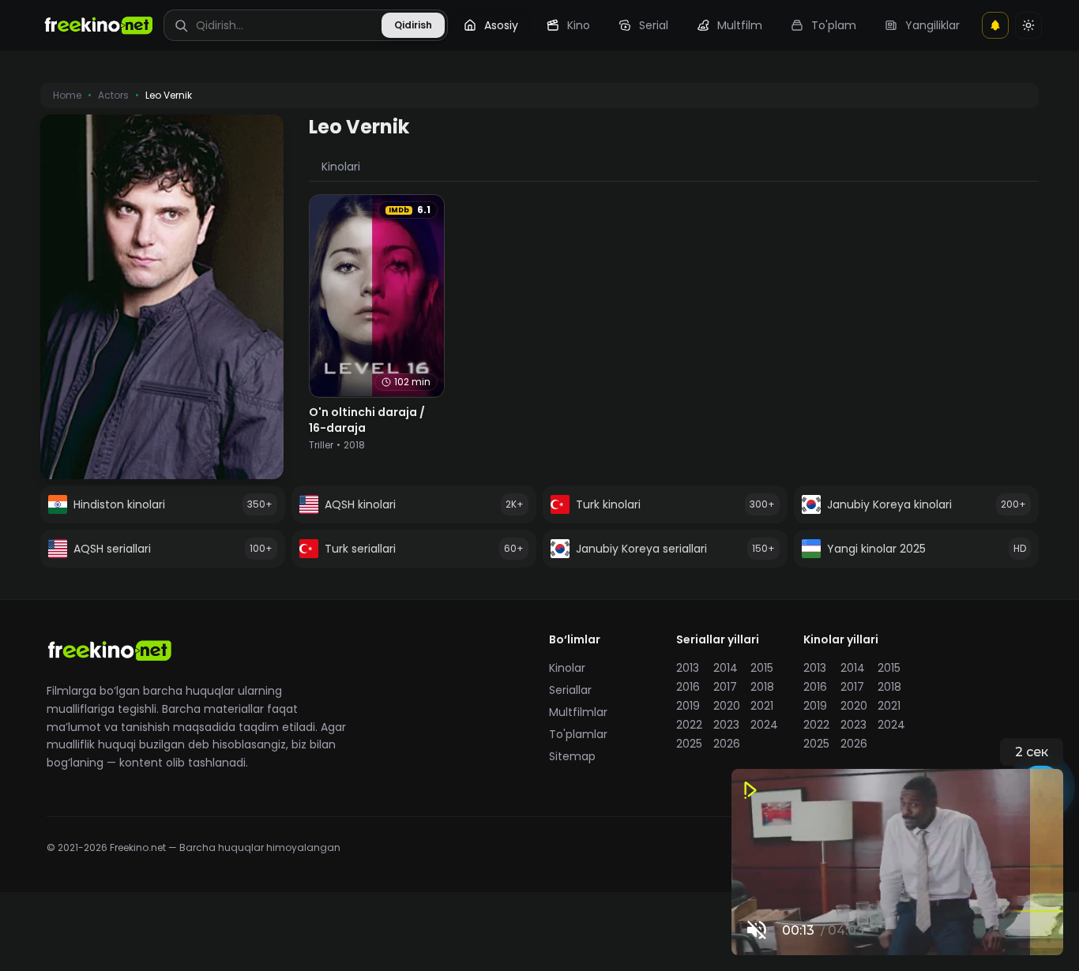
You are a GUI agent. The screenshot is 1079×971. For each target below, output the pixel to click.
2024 (764, 725)
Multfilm (739, 25)
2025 (689, 744)
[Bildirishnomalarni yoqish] (995, 25)
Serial (653, 25)
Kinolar (567, 668)
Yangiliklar (932, 25)
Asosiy (501, 25)
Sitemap (572, 756)
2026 (726, 744)
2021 (761, 706)
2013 (687, 668)
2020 (726, 706)
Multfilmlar (578, 712)
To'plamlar (578, 734)
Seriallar (570, 690)
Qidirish (413, 25)
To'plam (833, 25)
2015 (761, 668)
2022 (689, 725)
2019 (688, 706)
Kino (578, 25)
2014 (725, 668)
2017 (725, 687)
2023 (726, 725)
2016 (688, 687)
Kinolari (340, 166)
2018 (762, 687)
